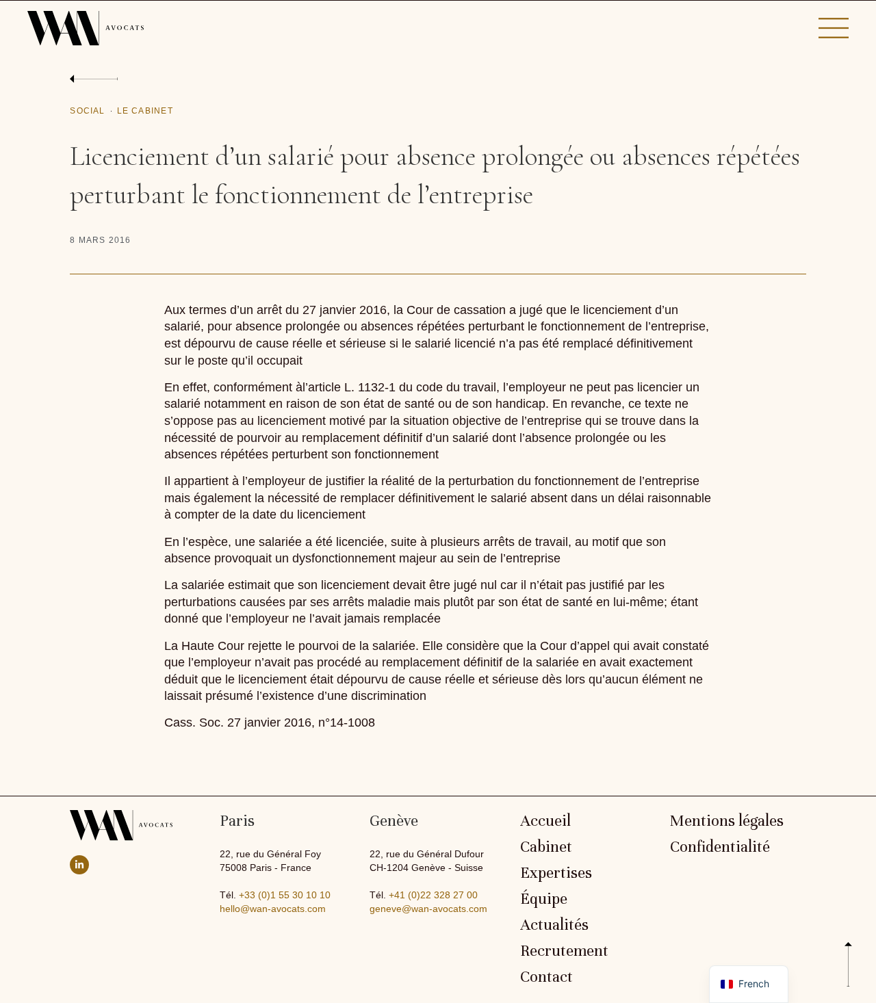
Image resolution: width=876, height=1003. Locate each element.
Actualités (554, 925)
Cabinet (546, 847)
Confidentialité (720, 847)
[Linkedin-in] (79, 864)
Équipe (543, 899)
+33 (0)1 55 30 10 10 (285, 894)
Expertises (556, 873)
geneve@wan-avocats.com (428, 908)
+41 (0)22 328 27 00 (433, 894)
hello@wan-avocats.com (273, 908)
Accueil (545, 821)
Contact (546, 977)
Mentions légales (727, 821)
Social (87, 111)
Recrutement (564, 951)
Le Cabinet (145, 111)
